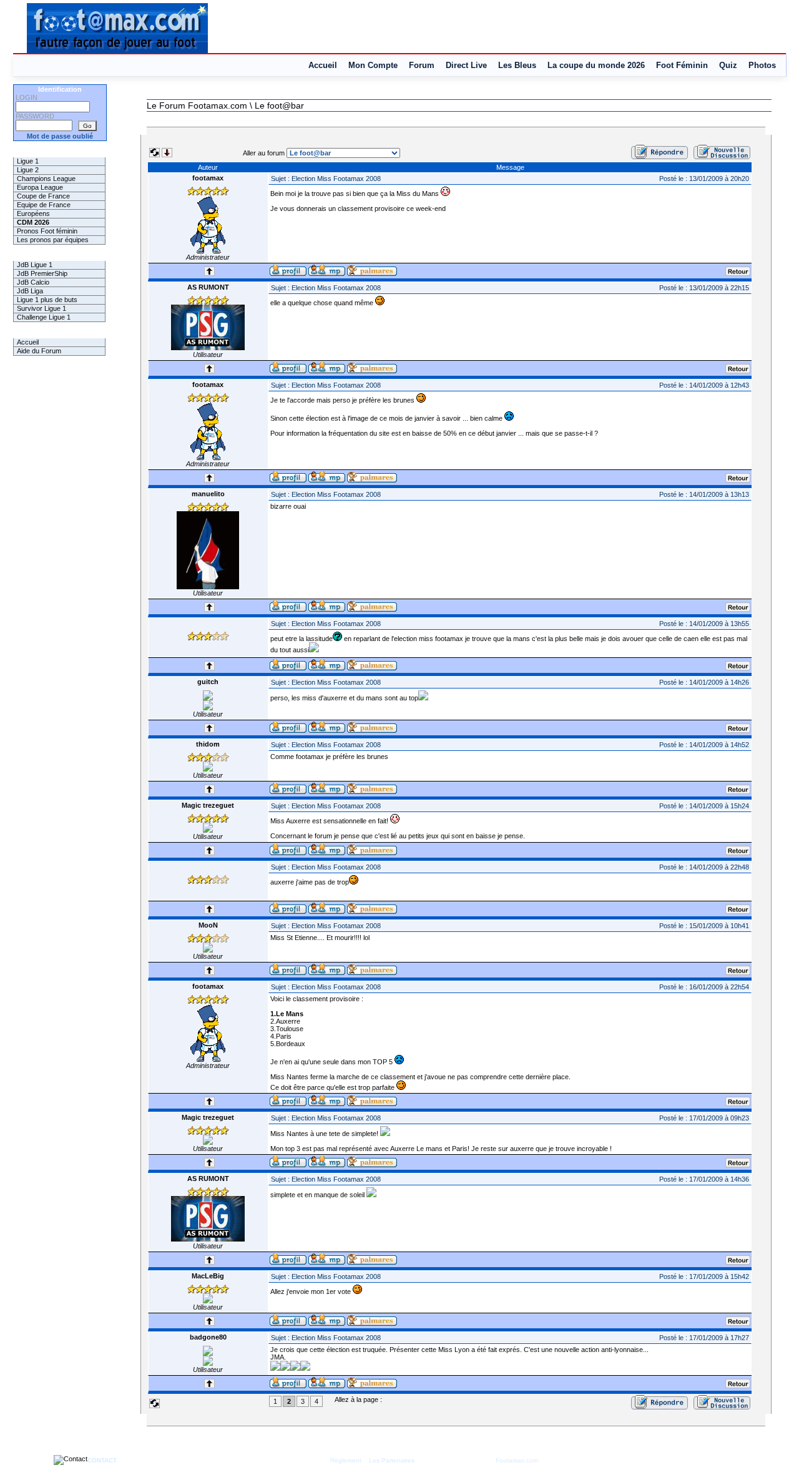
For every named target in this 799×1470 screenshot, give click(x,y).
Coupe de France (43, 196)
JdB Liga (30, 291)
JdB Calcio (33, 282)
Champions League (46, 178)
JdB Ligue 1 (34, 264)
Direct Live (466, 65)
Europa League (40, 187)
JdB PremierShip (42, 273)
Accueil (322, 65)
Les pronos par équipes (53, 239)
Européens (33, 213)
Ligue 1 (28, 161)
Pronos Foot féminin (47, 231)
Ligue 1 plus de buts (47, 299)
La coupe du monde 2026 (596, 65)
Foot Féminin (682, 65)
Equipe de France (44, 204)
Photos (762, 65)
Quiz (728, 65)
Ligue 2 (28, 170)
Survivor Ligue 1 (41, 308)
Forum (421, 65)
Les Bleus (517, 65)
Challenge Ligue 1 (44, 317)
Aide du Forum (39, 351)
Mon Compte (373, 65)
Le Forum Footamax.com (197, 105)
